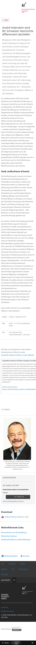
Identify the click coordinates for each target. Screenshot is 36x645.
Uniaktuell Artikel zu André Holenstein (16, 539)
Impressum (4, 607)
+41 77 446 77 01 (19, 497)
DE (14, 580)
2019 (6, 20)
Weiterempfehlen (11, 556)
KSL (13, 569)
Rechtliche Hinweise (7, 611)
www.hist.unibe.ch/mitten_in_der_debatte (17, 355)
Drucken (26, 556)
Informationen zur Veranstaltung (13, 532)
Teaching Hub (23, 569)
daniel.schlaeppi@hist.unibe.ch (13, 501)
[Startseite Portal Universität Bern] (28, 7)
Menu (6, 642)
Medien (22, 564)
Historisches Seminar (9, 536)
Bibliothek (12, 564)
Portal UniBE (16, 643)
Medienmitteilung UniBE (16, 517)
